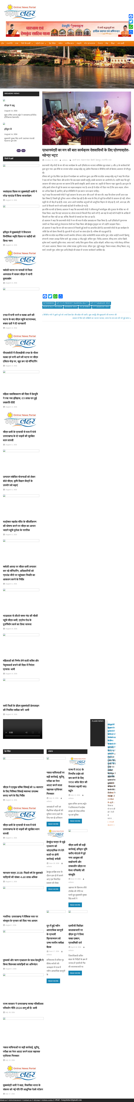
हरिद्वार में (8, 106)
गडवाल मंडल (85, 160)
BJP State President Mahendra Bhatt (72, 303)
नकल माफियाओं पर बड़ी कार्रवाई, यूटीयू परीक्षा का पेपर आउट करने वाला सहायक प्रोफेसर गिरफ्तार (21, 1051)
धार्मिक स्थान (69, 43)
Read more (53, 824)
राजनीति (10, 43)
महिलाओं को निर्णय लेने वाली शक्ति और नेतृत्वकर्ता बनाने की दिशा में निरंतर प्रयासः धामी (21, 665)
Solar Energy (85, 307)
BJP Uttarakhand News (100, 303)
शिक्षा (113, 43)
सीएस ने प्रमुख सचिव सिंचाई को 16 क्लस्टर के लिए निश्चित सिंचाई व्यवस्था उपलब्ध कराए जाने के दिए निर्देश (23, 791)
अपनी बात (76, 160)
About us (3, 1100)
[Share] (130, 32)
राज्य (16, 43)
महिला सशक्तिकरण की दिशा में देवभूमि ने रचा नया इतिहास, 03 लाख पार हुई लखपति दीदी (20, 398)
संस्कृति (79, 43)
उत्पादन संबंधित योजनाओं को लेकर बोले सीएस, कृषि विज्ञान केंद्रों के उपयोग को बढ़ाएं (19, 481)
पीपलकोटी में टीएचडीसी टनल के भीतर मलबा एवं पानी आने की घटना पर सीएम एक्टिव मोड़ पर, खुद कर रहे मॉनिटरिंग (20, 357)
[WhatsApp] (130, 26)
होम (2, 43)
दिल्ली (93, 160)
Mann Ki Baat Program (52, 307)
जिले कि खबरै (25, 43)
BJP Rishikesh (48, 303)
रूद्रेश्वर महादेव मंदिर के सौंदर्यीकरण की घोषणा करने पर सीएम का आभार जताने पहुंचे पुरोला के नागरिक (19, 526)
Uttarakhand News (101, 307)
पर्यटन (60, 43)
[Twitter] (130, 21)
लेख (106, 43)
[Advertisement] (86, 273)
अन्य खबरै (121, 43)
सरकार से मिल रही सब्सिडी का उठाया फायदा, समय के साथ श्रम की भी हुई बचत (100, 318)
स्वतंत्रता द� (9, 129)
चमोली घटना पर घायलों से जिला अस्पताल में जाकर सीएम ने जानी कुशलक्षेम (17, 274)
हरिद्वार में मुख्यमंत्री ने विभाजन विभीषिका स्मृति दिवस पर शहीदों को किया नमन (19, 236)
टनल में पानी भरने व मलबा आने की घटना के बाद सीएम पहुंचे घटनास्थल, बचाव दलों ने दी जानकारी (19, 319)
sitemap (37, 1100)
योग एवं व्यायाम (89, 43)
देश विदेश (52, 43)
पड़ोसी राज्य (40, 43)
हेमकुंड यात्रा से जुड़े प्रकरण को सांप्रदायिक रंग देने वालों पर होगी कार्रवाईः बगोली (56, 850)
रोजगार (100, 43)
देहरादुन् (98, 160)
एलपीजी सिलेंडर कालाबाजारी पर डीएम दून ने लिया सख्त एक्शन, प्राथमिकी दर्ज (76, 934)
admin (65, 160)
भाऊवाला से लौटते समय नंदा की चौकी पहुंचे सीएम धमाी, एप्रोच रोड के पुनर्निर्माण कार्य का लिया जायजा (20, 620)
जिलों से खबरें (8, 158)
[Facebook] (130, 16)
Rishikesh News (71, 307)
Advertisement (15, 1100)
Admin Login (47, 1100)
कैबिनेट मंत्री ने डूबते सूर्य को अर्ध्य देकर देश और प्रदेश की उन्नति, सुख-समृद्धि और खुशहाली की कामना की (80, 315)
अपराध (50, 751)
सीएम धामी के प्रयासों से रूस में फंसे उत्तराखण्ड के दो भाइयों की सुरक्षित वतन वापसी (19, 436)
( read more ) (111, 824)
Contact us (27, 1100)
